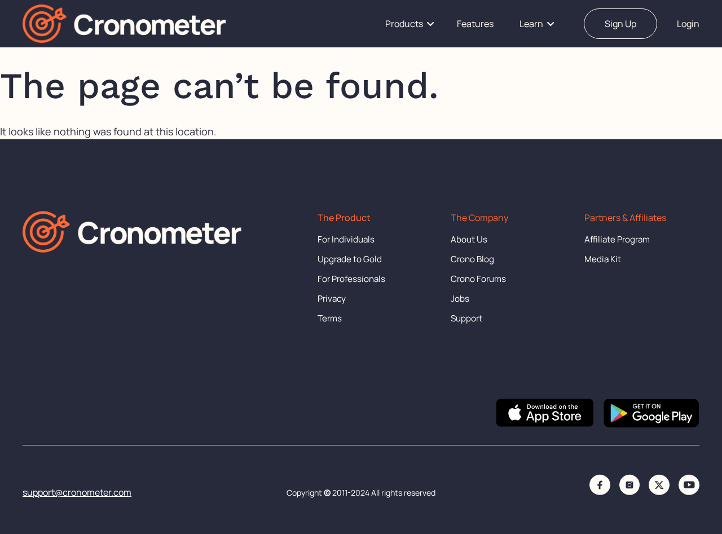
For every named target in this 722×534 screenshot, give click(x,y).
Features (475, 23)
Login (688, 23)
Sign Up (620, 23)
